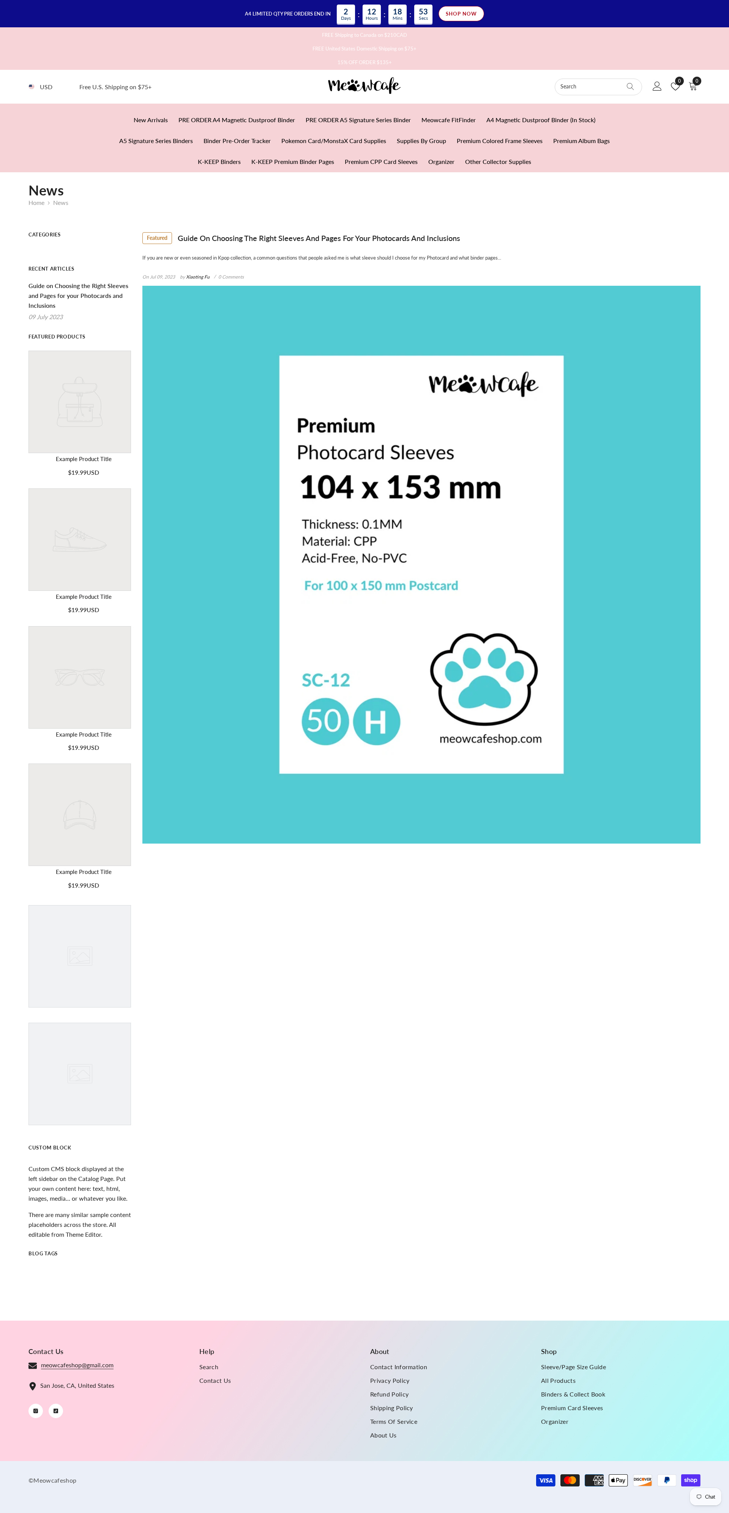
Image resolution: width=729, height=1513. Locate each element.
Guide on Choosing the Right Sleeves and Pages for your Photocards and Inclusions (303, 237)
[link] (83, 459)
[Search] (598, 87)
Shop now (461, 14)
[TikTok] (56, 1411)
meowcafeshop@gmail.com (77, 1364)
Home (36, 202)
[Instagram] (35, 1411)
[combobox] (591, 86)
